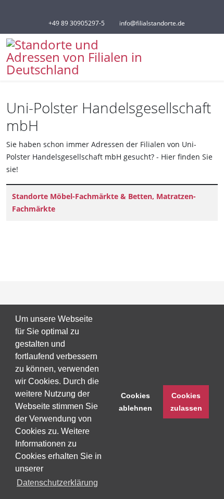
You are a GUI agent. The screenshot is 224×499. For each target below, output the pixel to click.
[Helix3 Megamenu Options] (213, 56)
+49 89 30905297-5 (76, 23)
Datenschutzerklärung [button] (57, 482)
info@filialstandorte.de (152, 23)
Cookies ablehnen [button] (135, 401)
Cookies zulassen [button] (186, 401)
